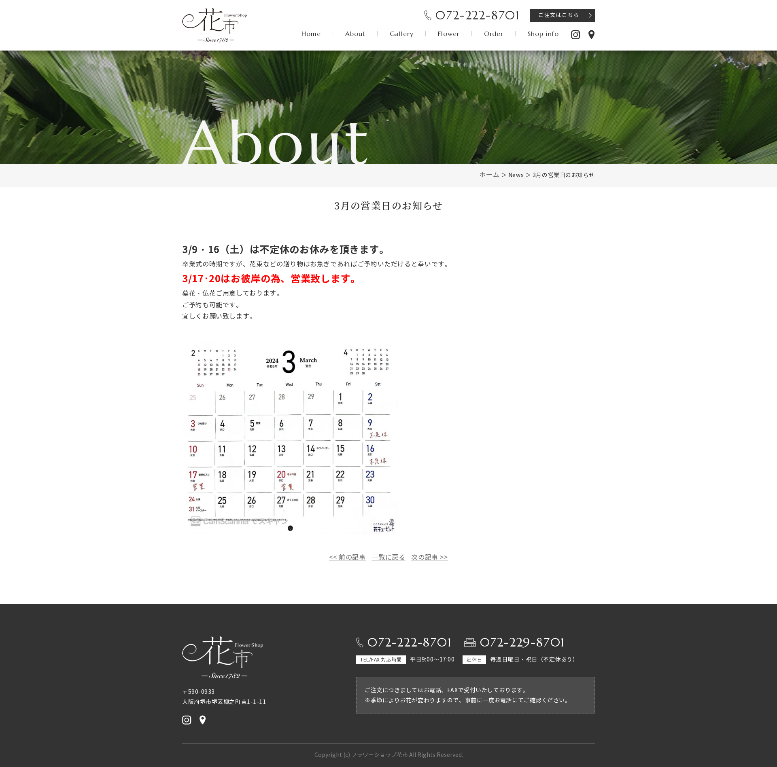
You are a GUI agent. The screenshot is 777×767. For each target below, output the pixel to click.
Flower (449, 34)
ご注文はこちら (559, 15)
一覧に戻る (388, 557)
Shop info (543, 34)
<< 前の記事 (347, 557)
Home (311, 34)
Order (494, 34)
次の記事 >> (429, 557)
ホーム (489, 175)
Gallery (402, 34)
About (355, 34)
